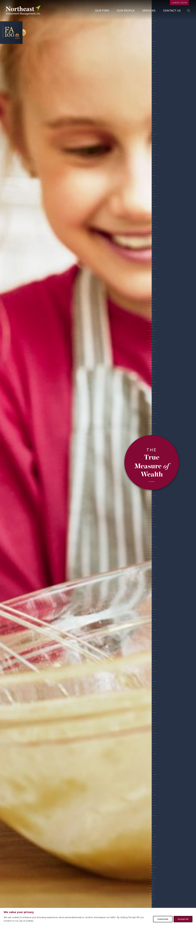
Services (148, 10)
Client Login (179, 2)
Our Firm (102, 10)
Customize (162, 919)
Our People (126, 10)
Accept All (183, 919)
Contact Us (172, 10)
